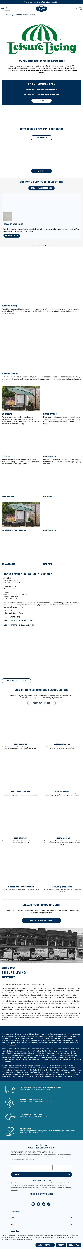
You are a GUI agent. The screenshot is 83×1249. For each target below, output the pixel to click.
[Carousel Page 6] (43, 245)
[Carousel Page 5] (41, 245)
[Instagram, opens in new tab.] (33, 1204)
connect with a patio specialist (41, 920)
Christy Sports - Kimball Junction (19, 625)
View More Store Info (16, 681)
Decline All (74, 1245)
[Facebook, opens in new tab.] (38, 1204)
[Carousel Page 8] (48, 245)
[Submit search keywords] (76, 13)
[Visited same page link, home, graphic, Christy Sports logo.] (41, 8)
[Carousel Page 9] (50, 245)
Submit (17, 1175)
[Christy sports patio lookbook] (41, 125)
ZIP (53, 1164)
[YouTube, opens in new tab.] (43, 1204)
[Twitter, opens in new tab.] (49, 1204)
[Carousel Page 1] (32, 245)
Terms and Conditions (64, 1187)
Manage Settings (45, 1245)
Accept (61, 1245)
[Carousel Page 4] (39, 245)
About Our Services (41, 703)
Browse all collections (41, 188)
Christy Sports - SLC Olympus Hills (19, 620)
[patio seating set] (41, 92)
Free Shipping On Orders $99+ (41, 2)
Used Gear (15, 1231)
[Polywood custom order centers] (41, 160)
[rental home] (7, 8)
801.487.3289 (8, 588)
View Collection (11, 236)
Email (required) (15, 1164)
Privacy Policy (14, 1190)
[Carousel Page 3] (37, 245)
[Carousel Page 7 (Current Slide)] (45, 245)
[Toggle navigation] (2, 8)
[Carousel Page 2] (35, 245)
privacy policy (50, 1235)
